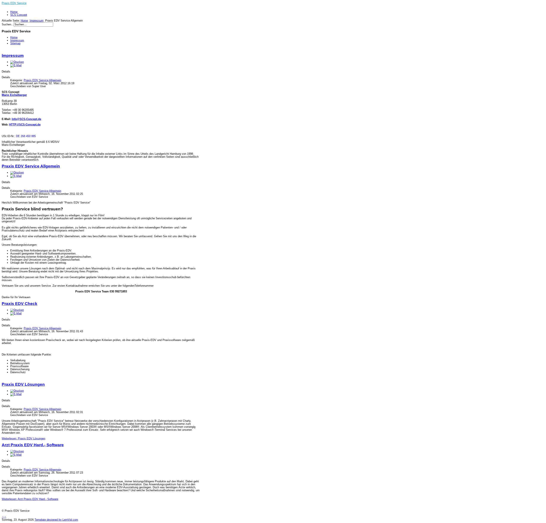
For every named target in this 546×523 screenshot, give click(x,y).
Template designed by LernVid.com (56, 519)
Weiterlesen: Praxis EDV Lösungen (23, 438)
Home (13, 11)
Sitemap (15, 43)
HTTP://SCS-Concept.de (25, 124)
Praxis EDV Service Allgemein (42, 80)
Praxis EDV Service (14, 3)
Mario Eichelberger (14, 95)
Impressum (37, 20)
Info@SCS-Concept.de (26, 119)
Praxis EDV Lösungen (23, 384)
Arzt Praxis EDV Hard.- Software (33, 445)
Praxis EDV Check (19, 303)
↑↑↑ (4, 516)
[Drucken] (17, 62)
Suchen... (8, 24)
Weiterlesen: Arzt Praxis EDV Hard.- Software (30, 499)
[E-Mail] (16, 65)
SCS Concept (18, 14)
